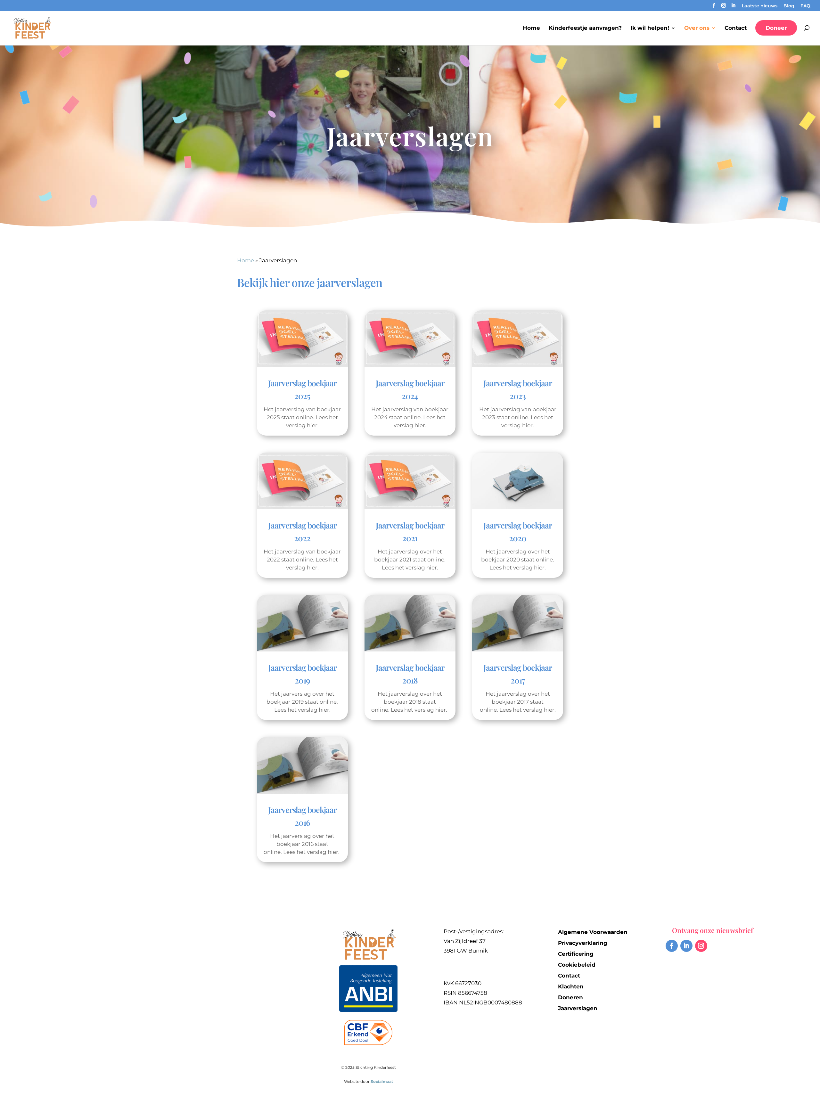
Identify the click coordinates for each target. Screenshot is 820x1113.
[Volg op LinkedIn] (686, 946)
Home (531, 28)
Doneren (570, 997)
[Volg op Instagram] (701, 946)
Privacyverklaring (582, 943)
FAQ (805, 6)
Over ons (696, 28)
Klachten (571, 986)
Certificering (576, 954)
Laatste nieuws (759, 6)
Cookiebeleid (576, 965)
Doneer (776, 28)
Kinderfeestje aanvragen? (585, 28)
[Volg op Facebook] (672, 946)
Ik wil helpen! (649, 28)
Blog (788, 6)
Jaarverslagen (577, 1008)
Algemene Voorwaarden (592, 932)
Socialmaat (382, 1081)
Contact (736, 28)
